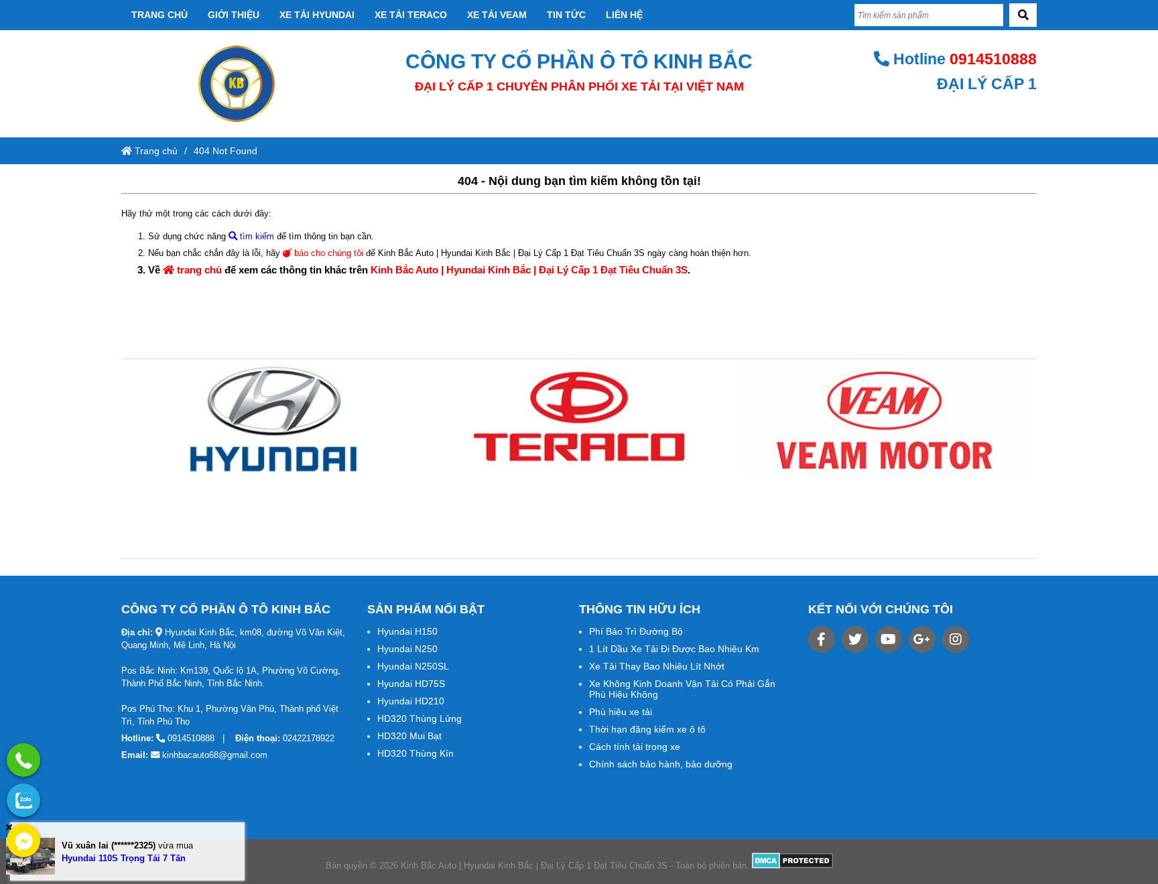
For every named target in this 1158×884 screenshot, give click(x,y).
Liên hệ (624, 14)
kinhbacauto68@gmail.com (214, 755)
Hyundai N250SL (413, 666)
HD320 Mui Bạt (409, 736)
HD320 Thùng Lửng (419, 718)
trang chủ (198, 269)
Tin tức (566, 14)
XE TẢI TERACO (411, 14)
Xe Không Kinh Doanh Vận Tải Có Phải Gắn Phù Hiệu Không (682, 689)
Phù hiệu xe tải (620, 711)
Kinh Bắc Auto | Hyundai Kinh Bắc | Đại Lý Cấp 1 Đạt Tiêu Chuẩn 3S (529, 269)
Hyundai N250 (407, 648)
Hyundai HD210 (410, 701)
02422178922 (308, 738)
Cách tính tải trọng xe (634, 746)
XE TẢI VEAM (497, 14)
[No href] (273, 420)
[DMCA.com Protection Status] (792, 866)
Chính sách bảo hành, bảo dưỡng (660, 764)
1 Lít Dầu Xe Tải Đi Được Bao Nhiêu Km (674, 648)
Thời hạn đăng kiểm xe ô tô (647, 729)
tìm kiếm (255, 236)
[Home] (235, 84)
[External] (821, 639)
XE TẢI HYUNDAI (317, 14)
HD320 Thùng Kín (415, 753)
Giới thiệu (233, 14)
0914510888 (993, 59)
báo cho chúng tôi (327, 253)
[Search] (1023, 15)
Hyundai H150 (407, 631)
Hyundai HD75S (411, 683)
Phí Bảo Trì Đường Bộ (636, 631)
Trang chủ (159, 14)
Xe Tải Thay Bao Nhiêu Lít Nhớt (656, 666)
